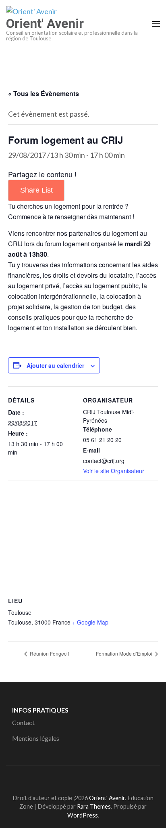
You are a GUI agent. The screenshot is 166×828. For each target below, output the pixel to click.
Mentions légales (35, 738)
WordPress (82, 815)
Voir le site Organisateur (113, 471)
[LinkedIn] (86, 777)
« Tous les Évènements (43, 93)
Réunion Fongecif (49, 653)
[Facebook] (71, 777)
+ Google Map (90, 622)
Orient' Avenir (45, 23)
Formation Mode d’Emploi (125, 653)
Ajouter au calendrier (55, 365)
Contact (23, 722)
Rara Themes (94, 806)
